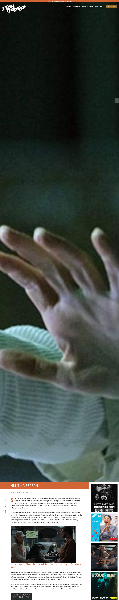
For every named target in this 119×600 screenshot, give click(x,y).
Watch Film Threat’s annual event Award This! (59, 1)
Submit (102, 6)
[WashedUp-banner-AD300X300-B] (104, 544)
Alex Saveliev (17, 492)
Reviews (68, 6)
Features (85, 6)
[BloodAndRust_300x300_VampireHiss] (104, 573)
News (91, 6)
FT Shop (111, 6)
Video (96, 6)
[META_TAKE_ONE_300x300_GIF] (104, 485)
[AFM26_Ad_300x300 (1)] (104, 514)
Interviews (76, 6)
